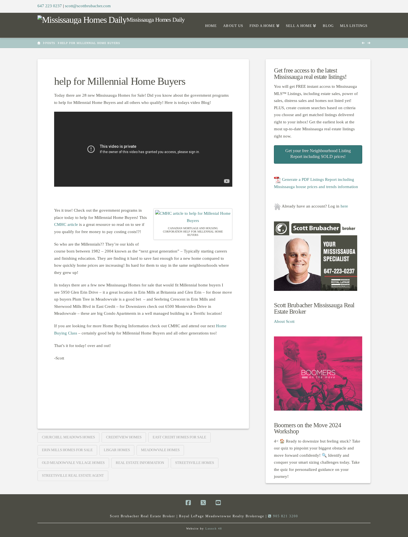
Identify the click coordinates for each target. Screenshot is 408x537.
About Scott (284, 321)
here (344, 206)
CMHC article (66, 224)
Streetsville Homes (194, 463)
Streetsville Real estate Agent (73, 475)
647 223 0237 (49, 6)
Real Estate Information (140, 463)
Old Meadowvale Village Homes (73, 463)
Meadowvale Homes (160, 450)
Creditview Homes (124, 437)
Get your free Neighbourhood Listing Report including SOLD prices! (318, 153)
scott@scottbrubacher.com (88, 6)
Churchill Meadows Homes (68, 437)
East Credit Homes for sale (179, 437)
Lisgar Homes (117, 450)
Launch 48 (213, 528)
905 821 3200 (285, 516)
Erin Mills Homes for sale (67, 450)
